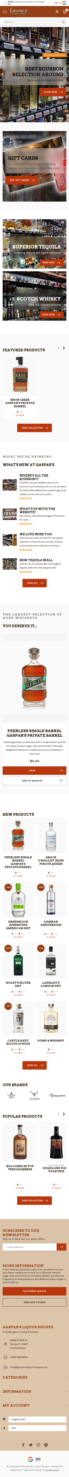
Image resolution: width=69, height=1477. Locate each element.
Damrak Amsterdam (50, 923)
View (32, 770)
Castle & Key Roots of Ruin (18, 1042)
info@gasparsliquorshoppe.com (28, 1367)
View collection (32, 427)
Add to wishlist (32, 780)
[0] (64, 11)
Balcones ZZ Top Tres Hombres (20, 1167)
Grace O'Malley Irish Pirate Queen (51, 860)
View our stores (34, 1302)
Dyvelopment (52, 1470)
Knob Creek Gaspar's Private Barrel (20, 403)
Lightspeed (16, 1470)
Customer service (34, 1291)
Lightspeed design (32, 1470)
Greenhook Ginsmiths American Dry (18, 925)
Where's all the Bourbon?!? (33, 477)
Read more (25, 498)
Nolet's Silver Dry (18, 984)
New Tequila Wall (36, 560)
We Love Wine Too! (35, 534)
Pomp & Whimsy (51, 1040)
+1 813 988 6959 (19, 1357)
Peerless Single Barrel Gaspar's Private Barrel (18, 862)
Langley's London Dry (51, 984)
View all (32, 583)
